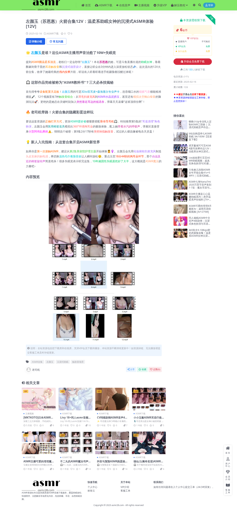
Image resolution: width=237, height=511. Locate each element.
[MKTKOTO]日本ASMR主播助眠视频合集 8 (38, 419)
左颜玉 (36, 52)
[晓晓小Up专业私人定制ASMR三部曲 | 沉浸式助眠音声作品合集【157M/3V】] (180, 124)
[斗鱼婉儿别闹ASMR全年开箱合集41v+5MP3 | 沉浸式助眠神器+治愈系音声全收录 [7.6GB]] (180, 173)
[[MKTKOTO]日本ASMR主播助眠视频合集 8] (39, 399)
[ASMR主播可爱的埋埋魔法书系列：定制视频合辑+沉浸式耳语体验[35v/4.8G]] (39, 443)
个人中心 (92, 487)
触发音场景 (78, 361)
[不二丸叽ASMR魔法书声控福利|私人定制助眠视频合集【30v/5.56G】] (75, 443)
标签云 (91, 490)
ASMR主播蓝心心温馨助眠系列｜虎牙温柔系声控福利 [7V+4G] (200, 198)
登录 (210, 5)
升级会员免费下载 (194, 61)
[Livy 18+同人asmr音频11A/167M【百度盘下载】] (75, 399)
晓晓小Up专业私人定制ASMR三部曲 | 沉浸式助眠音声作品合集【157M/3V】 (200, 126)
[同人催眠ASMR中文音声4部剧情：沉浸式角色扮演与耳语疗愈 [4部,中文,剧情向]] (180, 221)
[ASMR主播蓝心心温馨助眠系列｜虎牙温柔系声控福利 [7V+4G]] (180, 197)
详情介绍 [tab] (37, 41)
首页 (88, 5)
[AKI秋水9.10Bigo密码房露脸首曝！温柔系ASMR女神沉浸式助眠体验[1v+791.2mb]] (180, 233)
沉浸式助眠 (62, 361)
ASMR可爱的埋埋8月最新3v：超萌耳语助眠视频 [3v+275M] (200, 208)
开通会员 (187, 94)
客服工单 (125, 490)
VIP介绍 (125, 487)
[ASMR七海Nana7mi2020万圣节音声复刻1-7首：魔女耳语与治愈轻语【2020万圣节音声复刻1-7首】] (180, 185)
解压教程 (179, 5)
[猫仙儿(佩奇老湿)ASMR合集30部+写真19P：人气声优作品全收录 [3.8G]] (149, 443)
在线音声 (124, 5)
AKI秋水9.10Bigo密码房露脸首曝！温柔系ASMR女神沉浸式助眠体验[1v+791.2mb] (200, 235)
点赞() (156, 369)
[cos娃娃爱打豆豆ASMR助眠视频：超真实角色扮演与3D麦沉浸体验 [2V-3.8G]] (180, 161)
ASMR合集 (37, 361)
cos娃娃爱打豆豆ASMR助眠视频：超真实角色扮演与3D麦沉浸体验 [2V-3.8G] (200, 162)
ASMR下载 (105, 5)
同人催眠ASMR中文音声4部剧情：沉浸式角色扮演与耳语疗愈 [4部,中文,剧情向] (200, 222)
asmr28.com (118, 505)
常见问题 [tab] (58, 41)
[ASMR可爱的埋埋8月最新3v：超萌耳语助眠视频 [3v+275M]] (180, 209)
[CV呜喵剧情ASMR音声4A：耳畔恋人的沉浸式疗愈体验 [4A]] (112, 399)
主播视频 (143, 5)
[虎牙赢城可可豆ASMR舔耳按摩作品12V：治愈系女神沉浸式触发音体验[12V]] (180, 148)
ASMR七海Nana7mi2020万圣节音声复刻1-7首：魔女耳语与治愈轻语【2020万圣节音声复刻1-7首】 (200, 187)
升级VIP (162, 5)
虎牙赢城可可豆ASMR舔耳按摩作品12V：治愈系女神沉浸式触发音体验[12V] (200, 150)
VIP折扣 (194, 38)
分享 (132, 369)
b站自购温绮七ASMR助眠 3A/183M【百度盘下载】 (200, 136)
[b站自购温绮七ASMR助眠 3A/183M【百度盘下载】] (180, 136)
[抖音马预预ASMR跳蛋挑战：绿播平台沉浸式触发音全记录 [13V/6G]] (112, 443)
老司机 (36, 369)
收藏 (144, 369)
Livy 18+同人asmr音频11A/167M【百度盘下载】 (75, 419)
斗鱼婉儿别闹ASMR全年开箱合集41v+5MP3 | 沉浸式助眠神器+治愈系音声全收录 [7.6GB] (200, 175)
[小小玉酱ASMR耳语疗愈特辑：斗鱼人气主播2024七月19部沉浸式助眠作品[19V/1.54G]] (149, 399)
